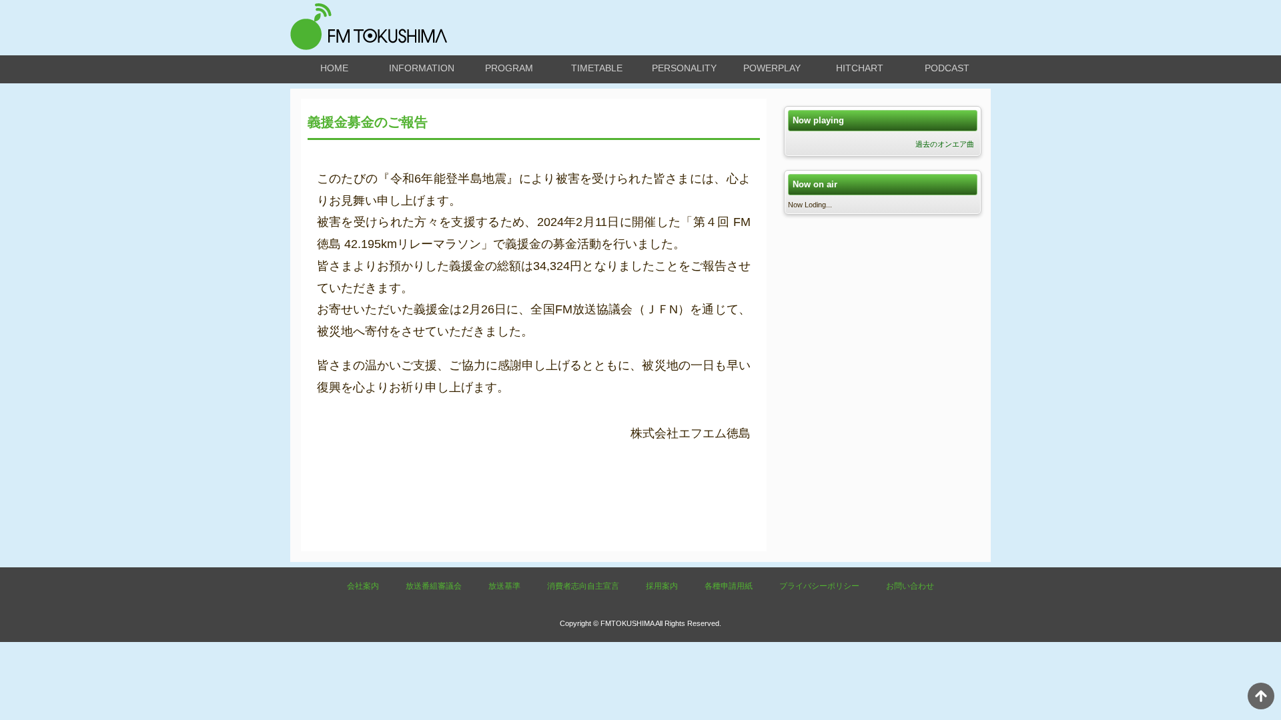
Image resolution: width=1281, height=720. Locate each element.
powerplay (772, 68)
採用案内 (662, 586)
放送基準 (504, 586)
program (509, 68)
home (334, 68)
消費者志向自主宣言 (583, 586)
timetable (596, 68)
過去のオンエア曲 (944, 144)
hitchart (859, 68)
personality (684, 68)
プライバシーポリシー (819, 586)
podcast (947, 68)
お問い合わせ (910, 586)
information (421, 68)
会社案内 (363, 586)
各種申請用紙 (729, 586)
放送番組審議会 (434, 586)
